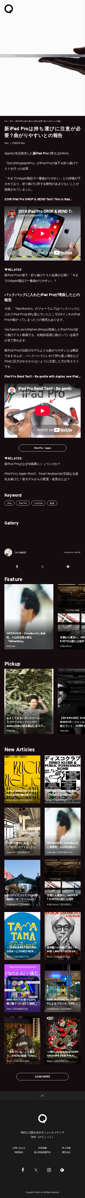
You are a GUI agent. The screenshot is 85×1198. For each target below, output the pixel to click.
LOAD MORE (42, 1076)
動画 (52, 503)
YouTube (38, 503)
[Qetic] (8, 8)
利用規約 (19, 1152)
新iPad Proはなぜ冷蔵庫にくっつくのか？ (32, 464)
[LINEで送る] (68, 566)
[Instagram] (49, 1169)
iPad (9, 503)
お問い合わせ (18, 1147)
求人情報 (66, 1147)
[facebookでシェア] (17, 566)
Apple (8, 153)
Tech (11, 121)
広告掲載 (42, 1147)
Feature (13, 579)
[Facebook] (22, 1169)
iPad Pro (23, 503)
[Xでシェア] (42, 566)
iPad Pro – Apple (42, 448)
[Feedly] (62, 1169)
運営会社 (66, 1152)
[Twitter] (35, 1169)
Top (5, 121)
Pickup (12, 664)
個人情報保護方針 (42, 1152)
